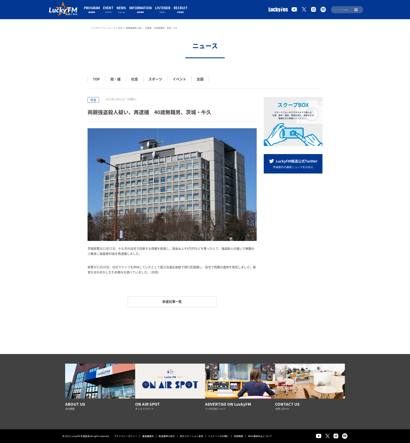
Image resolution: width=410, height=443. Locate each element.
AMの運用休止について (260, 436)
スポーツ (155, 79)
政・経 (115, 79)
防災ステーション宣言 (191, 436)
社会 (120, 27)
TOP (96, 79)
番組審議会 (148, 436)
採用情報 (238, 436)
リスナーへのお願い (218, 436)
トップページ (97, 27)
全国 (200, 79)
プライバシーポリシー (126, 436)
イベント (179, 79)
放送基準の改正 (167, 436)
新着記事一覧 (172, 301)
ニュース (111, 27)
